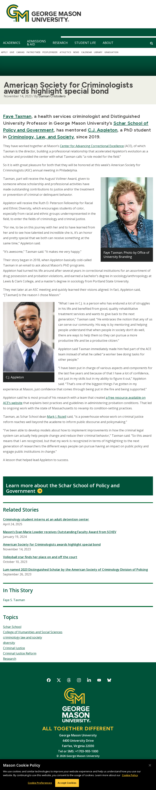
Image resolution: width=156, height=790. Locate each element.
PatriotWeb (33, 52)
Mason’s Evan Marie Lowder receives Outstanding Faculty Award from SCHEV (59, 532)
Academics (11, 43)
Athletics (65, 52)
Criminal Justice (14, 648)
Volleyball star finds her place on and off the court (40, 557)
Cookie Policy (130, 775)
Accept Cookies (67, 782)
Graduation (111, 52)
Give (12, 52)
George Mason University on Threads (69, 680)
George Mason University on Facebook (48, 680)
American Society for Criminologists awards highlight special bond (52, 544)
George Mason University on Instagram (79, 680)
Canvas (20, 52)
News (76, 52)
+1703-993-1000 (86, 751)
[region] (78, 774)
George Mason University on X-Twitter (59, 680)
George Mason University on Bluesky (109, 680)
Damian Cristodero (52, 96)
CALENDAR (86, 52)
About (108, 43)
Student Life (85, 43)
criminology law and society (22, 637)
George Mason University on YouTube (99, 680)
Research (60, 43)
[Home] (42, 14)
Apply (4, 52)
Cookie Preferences (40, 782)
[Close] (150, 765)
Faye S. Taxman (14, 600)
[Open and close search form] (151, 43)
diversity (9, 643)
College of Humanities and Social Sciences (32, 632)
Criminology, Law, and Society (41, 136)
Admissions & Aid (36, 42)
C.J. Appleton (103, 130)
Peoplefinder (49, 52)
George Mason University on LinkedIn (89, 680)
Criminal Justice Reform (19, 653)
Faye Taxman (17, 116)
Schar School (12, 627)
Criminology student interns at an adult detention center (46, 519)
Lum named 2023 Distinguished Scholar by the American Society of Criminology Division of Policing (75, 569)
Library (98, 52)
